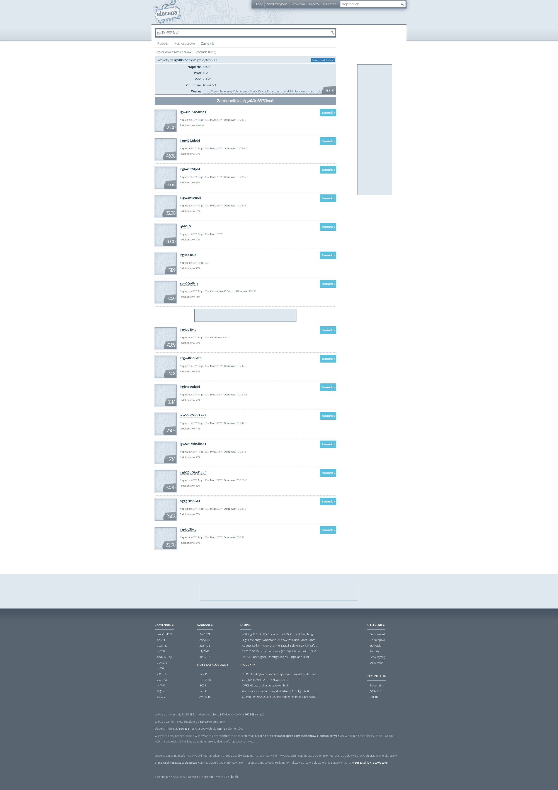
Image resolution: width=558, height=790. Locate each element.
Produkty (162, 43)
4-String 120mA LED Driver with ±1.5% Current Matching (277, 634)
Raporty (314, 4)
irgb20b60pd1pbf (193, 472)
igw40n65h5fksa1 (193, 112)
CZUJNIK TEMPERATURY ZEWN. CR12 (265, 680)
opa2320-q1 (164, 657)
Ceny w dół (376, 662)
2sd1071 (204, 634)
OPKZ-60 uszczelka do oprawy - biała (265, 685)
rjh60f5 (185, 226)
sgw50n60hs (189, 283)
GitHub (374, 697)
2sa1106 (162, 679)
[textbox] (369, 4)
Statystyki (375, 645)
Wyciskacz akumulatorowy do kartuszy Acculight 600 (275, 691)
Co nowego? (377, 634)
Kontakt (193, 777)
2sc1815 (162, 674)
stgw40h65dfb (191, 358)
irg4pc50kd (188, 529)
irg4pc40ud (188, 255)
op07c (161, 696)
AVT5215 (205, 697)
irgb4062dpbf (190, 169)
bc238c (161, 651)
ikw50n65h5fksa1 (193, 415)
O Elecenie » (376, 625)
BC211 (203, 674)
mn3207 (204, 657)
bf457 (160, 668)
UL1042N (205, 680)
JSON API (375, 691)
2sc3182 (162, 645)
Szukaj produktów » (322, 60)
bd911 (161, 640)
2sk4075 (162, 662)
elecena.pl (168, 12)
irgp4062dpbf (190, 140)
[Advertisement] (246, 315)
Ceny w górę (377, 657)
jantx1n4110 (164, 634)
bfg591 (161, 691)
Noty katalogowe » (212, 665)
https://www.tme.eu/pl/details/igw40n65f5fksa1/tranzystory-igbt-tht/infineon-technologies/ (265, 91)
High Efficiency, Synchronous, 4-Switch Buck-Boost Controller (280, 640)
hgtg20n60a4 (190, 501)
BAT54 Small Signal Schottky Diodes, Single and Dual (275, 657)
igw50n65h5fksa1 (193, 444)
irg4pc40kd (188, 329)
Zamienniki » (328, 112)
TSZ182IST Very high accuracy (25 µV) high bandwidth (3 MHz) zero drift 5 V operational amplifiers (280, 651)
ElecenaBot (376, 685)
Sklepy (258, 4)
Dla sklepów (377, 640)
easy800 (204, 640)
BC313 (203, 691)
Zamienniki (298, 4)
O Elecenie (329, 4)
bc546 (161, 685)
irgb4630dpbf (190, 387)
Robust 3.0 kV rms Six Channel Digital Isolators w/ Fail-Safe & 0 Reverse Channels (280, 645)
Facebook (207, 777)
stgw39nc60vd (190, 198)
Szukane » (205, 625)
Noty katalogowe (277, 4)
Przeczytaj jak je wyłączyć (369, 762)
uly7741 (204, 651)
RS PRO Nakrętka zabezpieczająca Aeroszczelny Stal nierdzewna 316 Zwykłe (280, 674)
